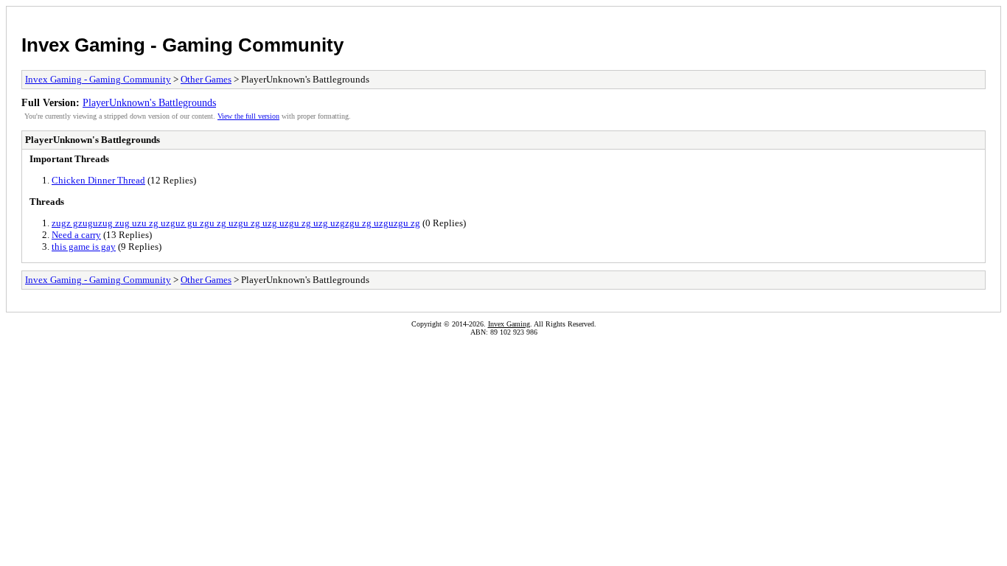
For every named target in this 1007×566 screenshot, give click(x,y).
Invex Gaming (509, 324)
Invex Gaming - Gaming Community (182, 45)
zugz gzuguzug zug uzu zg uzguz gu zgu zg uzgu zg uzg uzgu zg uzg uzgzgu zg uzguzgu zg (236, 222)
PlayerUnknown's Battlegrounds (149, 102)
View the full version (248, 116)
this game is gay (84, 246)
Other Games (206, 79)
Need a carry (76, 234)
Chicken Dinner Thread (98, 180)
